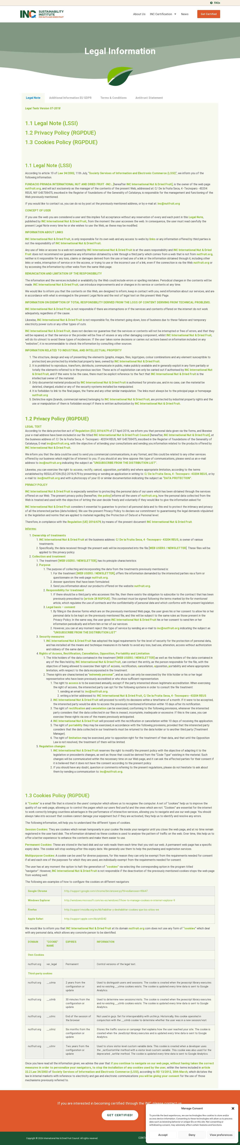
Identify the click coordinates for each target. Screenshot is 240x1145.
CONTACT (144, 1137)
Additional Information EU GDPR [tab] (70, 97)
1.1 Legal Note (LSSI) (51, 123)
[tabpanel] (120, 595)
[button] (233, 1108)
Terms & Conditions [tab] (113, 97)
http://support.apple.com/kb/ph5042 (85, 918)
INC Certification (161, 14)
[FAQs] (211, 3)
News (185, 14)
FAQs (217, 2)
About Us (139, 14)
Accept (163, 1135)
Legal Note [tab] (33, 97)
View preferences (221, 1135)
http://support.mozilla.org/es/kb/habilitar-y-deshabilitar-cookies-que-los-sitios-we (111, 909)
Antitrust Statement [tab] (149, 97)
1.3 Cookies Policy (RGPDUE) (61, 142)
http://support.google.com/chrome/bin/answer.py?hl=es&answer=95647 (106, 891)
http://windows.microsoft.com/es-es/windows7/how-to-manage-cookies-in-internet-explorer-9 (119, 900)
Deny (192, 1135)
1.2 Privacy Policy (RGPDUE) (60, 132)
